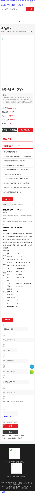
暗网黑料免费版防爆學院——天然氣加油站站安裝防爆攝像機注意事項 (18, 156)
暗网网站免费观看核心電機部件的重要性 (17, 183)
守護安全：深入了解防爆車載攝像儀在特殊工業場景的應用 (18, 187)
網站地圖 (2, 492)
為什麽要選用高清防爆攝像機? (13, 192)
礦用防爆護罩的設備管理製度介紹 (14, 161)
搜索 (30, 9)
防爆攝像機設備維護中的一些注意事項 (16, 170)
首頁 (9, 31)
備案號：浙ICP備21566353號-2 (11, 486)
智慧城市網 (16, 488)
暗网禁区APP (24, 31)
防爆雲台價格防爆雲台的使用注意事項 (16, 179)
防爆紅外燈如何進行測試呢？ (13, 174)
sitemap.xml (27, 486)
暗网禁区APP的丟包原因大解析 (14, 165)
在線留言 (27, 130)
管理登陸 (24, 488)
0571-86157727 (32, 366)
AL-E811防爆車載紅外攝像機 (15, 435)
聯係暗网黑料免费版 (10, 130)
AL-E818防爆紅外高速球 (14, 438)
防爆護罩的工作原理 (10, 152)
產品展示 (16, 31)
